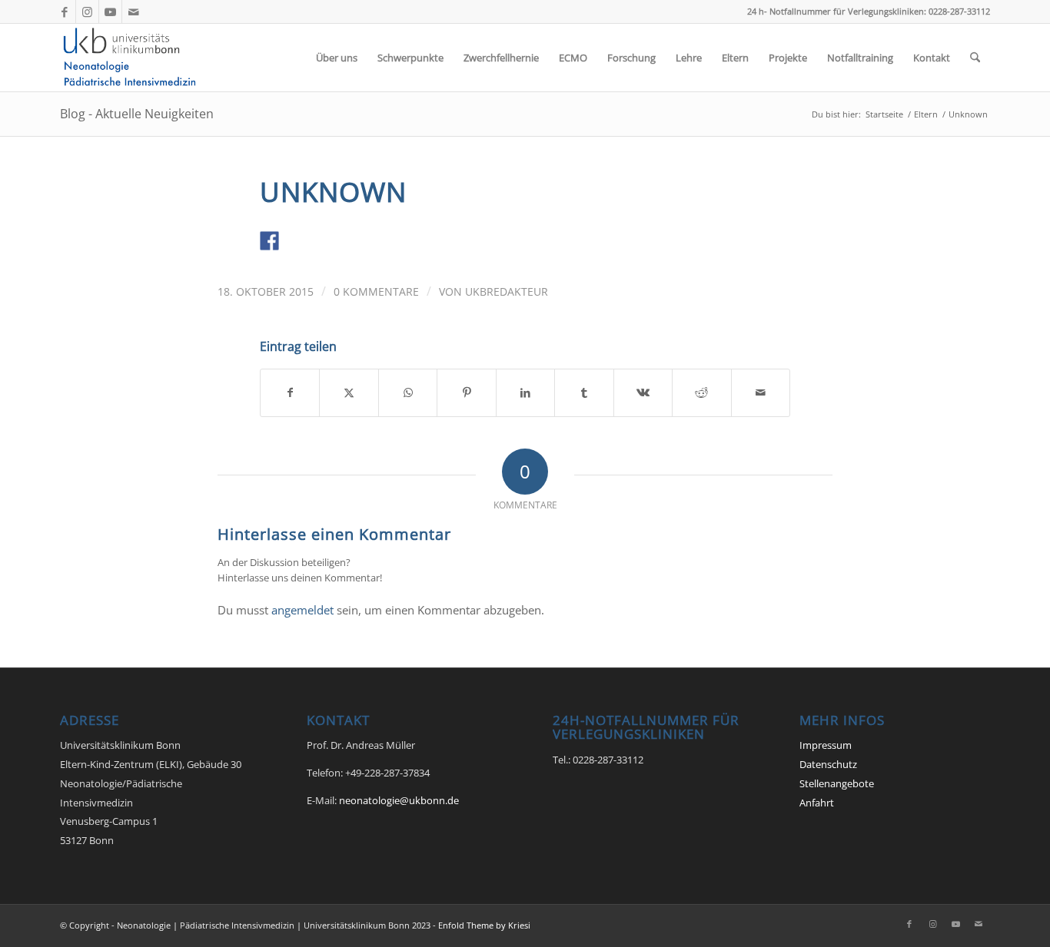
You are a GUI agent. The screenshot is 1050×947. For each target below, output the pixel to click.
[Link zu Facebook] (64, 11)
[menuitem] (336, 57)
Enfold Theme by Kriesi (484, 925)
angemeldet (302, 610)
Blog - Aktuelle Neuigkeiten (137, 113)
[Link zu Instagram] (87, 11)
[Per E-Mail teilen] (761, 392)
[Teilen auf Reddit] (701, 392)
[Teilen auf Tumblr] (584, 392)
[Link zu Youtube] (110, 11)
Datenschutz (828, 764)
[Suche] (975, 57)
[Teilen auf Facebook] (290, 392)
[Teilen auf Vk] (643, 392)
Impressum (825, 745)
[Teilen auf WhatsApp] (408, 392)
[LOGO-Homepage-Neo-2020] (134, 57)
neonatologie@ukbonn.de (399, 800)
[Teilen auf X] (348, 392)
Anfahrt (816, 803)
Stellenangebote (836, 783)
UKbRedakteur (506, 291)
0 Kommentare (376, 291)
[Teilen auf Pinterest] (466, 392)
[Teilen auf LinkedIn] (525, 392)
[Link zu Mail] (133, 11)
